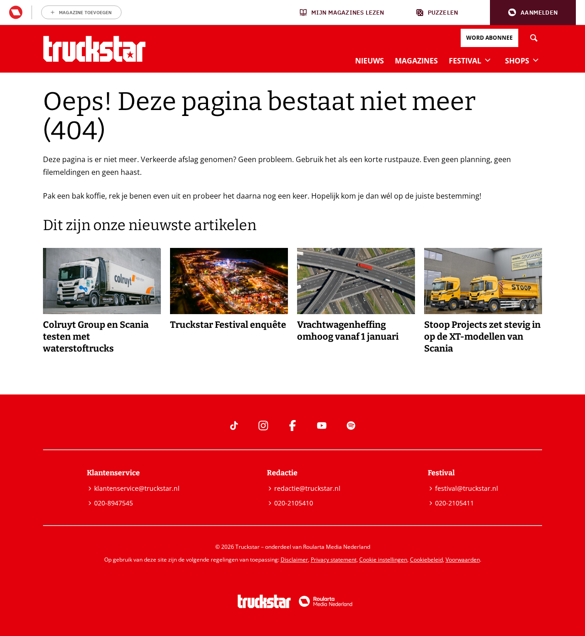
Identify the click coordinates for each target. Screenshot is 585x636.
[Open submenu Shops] (535, 60)
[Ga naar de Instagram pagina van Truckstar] (263, 425)
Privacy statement (333, 559)
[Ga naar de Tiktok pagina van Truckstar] (234, 425)
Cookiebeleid (426, 559)
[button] (533, 12)
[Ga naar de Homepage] (94, 49)
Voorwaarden (463, 559)
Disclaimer (294, 559)
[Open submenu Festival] (487, 60)
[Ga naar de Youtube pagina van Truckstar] (322, 425)
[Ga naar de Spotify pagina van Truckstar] (351, 425)
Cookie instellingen (383, 559)
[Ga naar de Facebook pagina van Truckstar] (292, 425)
